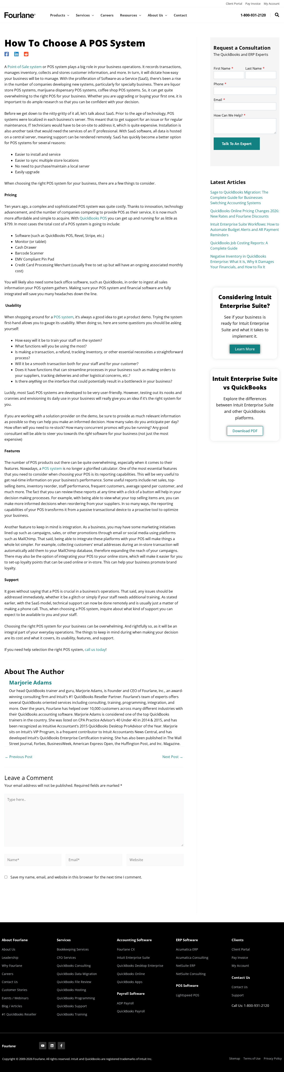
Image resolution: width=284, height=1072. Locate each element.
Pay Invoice (252, 4)
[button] (67, 15)
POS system (63, 317)
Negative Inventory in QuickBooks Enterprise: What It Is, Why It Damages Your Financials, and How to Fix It (242, 261)
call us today (95, 649)
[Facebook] (6, 53)
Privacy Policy (273, 1058)
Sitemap (234, 1058)
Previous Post (18, 757)
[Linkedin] (16, 53)
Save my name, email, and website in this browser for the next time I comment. (76, 877)
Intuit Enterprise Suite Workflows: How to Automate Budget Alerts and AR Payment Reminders (244, 229)
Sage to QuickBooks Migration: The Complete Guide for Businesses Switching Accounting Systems (239, 197)
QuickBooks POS (93, 218)
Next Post (172, 757)
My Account (272, 4)
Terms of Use (251, 1058)
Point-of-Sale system (25, 66)
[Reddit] (26, 53)
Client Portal (234, 4)
